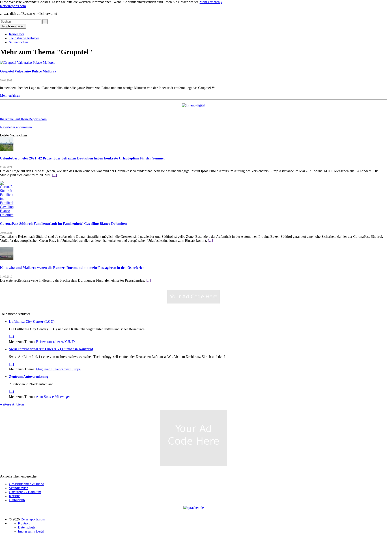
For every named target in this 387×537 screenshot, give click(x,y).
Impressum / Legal (31, 531)
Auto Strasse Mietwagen (53, 397)
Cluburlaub (17, 500)
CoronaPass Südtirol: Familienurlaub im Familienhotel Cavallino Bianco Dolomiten (63, 223)
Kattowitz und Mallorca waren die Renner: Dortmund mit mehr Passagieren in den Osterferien (72, 268)
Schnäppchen (18, 42)
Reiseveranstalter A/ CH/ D (55, 342)
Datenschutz (26, 527)
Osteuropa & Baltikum (25, 492)
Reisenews (16, 34)
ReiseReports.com (13, 6)
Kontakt (23, 523)
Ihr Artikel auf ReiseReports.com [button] (23, 119)
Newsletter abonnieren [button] (16, 127)
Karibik (14, 496)
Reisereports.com (33, 519)
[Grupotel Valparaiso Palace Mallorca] (27, 62)
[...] (54, 175)
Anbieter (12, 404)
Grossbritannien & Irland (26, 484)
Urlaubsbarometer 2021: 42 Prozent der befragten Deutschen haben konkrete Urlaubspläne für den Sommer (82, 158)
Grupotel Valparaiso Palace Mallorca (28, 71)
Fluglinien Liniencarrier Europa (58, 369)
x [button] (221, 2)
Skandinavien (18, 488)
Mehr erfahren (210, 2)
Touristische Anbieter (24, 38)
